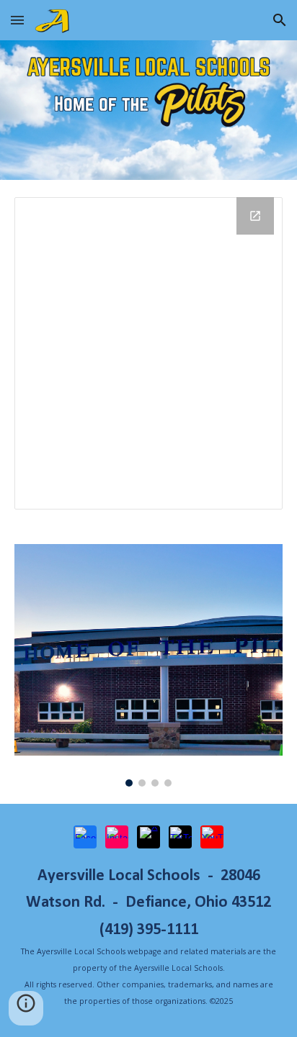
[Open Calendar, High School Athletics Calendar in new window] (255, 216)
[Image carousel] (148, 665)
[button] (17, 20)
